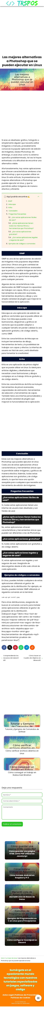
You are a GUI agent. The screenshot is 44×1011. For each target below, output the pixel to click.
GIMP (10, 201)
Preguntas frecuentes (17, 214)
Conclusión (13, 211)
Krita (10, 207)
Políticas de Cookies (20, 997)
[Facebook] (4, 647)
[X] (9, 647)
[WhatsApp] (21, 647)
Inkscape (12, 204)
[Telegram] (26, 647)
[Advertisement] (22, 30)
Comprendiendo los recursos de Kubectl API (11, 657)
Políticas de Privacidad (26, 995)
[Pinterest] (15, 647)
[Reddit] (32, 647)
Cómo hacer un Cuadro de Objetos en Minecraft (32, 657)
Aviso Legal (8, 995)
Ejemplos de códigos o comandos (21, 243)
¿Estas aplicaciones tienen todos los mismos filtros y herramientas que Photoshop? (21, 226)
